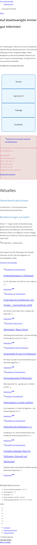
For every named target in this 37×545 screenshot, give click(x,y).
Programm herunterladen (8, 262)
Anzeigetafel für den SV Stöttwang (20, 353)
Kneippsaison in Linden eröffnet (18, 402)
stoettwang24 (8, 4)
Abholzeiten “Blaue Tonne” (16, 329)
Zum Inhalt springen (6, 1)
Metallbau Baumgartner (11, 516)
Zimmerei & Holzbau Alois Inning (13, 521)
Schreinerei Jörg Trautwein (11, 518)
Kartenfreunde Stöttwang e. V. (18, 426)
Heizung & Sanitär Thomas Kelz (13, 513)
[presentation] (20, 269)
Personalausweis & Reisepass (18, 378)
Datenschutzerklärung (10, 530)
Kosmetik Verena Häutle (11, 511)
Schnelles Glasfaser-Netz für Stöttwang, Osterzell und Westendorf (17, 456)
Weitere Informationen (7, 174)
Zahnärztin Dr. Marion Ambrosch (13, 524)
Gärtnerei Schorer (9, 508)
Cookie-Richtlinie (9, 533)
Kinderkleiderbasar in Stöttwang (19, 275)
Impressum (7, 528)
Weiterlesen (9, 289)
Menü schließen (5, 542)
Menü (2, 13)
